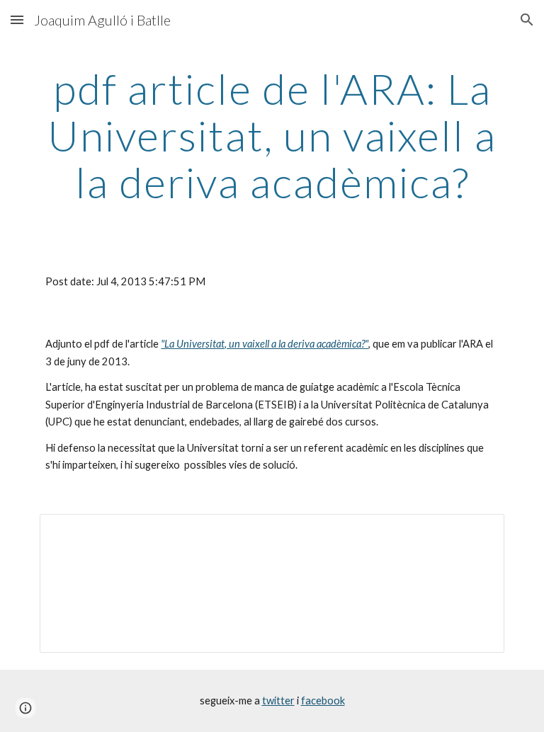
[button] (17, 19)
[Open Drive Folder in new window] (477, 532)
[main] (272, 135)
